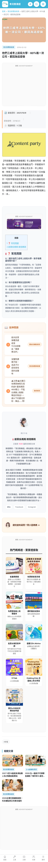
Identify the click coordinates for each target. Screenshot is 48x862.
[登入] (30, 4)
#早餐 (6, 742)
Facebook (19, 507)
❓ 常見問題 (13, 243)
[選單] (43, 4)
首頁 (3, 11)
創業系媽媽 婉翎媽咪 (16, 247)
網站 (8, 507)
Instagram (32, 507)
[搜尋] (36, 4)
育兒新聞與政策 (13, 11)
